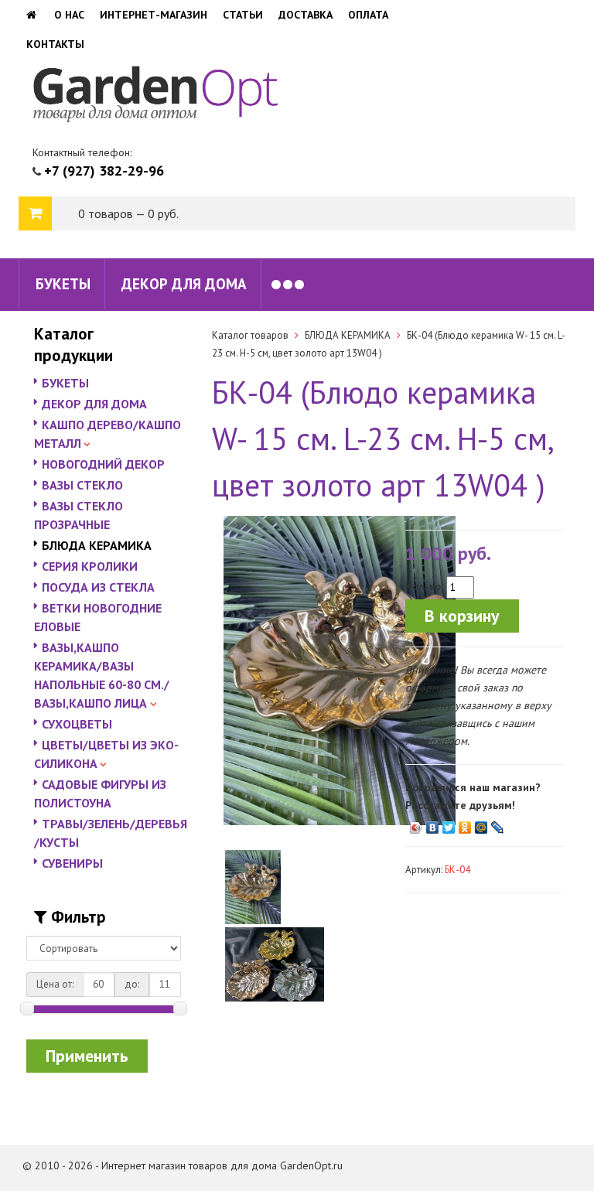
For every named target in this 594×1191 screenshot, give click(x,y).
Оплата (368, 15)
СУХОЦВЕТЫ (77, 724)
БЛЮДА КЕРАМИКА (97, 545)
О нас (69, 15)
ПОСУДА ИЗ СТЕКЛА (98, 587)
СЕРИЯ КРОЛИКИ (90, 566)
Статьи (243, 15)
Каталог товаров (250, 335)
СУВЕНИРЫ (72, 863)
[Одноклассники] (465, 823)
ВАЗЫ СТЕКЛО (82, 485)
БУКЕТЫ (63, 284)
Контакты (55, 44)
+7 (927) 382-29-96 (104, 170)
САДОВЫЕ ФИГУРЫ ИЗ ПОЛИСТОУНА (100, 793)
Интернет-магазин (153, 15)
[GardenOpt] (32, 14)
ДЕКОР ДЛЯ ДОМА (184, 284)
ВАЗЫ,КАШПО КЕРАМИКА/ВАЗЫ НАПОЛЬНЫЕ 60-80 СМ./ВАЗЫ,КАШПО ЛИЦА (101, 675)
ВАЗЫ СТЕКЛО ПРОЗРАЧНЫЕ (78, 515)
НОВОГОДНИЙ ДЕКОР (103, 464)
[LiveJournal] (498, 823)
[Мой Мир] (481, 823)
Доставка (305, 15)
